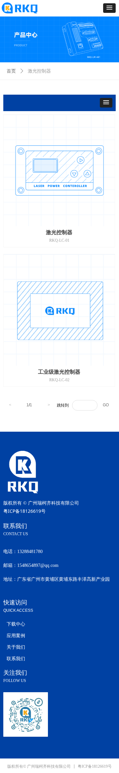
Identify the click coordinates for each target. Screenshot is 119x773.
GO (106, 405)
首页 (11, 71)
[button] (109, 8)
